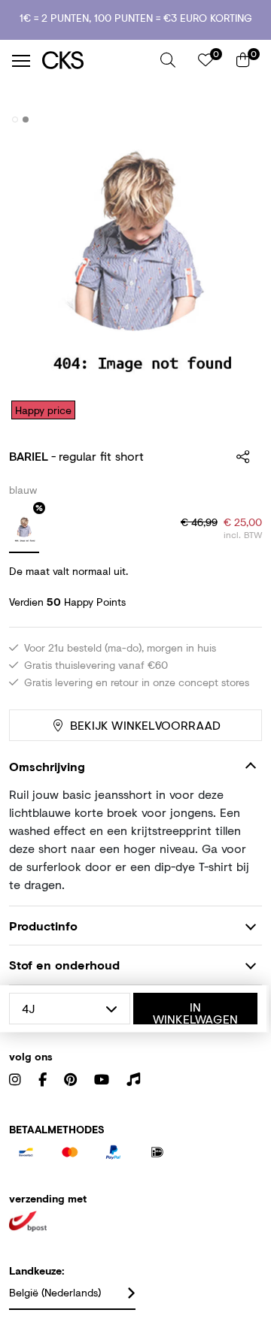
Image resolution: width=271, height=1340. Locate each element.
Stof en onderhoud (64, 964)
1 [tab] (15, 119)
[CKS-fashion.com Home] (95, 60)
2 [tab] (26, 119)
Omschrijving (47, 766)
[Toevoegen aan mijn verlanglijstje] (239, 120)
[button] (168, 60)
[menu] (21, 61)
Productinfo (43, 925)
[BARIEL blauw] (24, 530)
